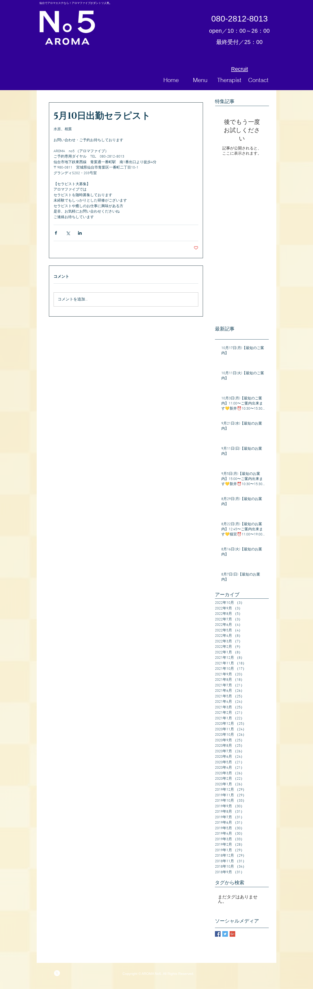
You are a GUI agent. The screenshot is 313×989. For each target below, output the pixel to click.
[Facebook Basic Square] (218, 934)
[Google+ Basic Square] (232, 934)
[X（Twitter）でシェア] (68, 233)
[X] (57, 973)
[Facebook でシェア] (56, 233)
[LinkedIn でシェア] (80, 233)
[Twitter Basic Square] (225, 934)
